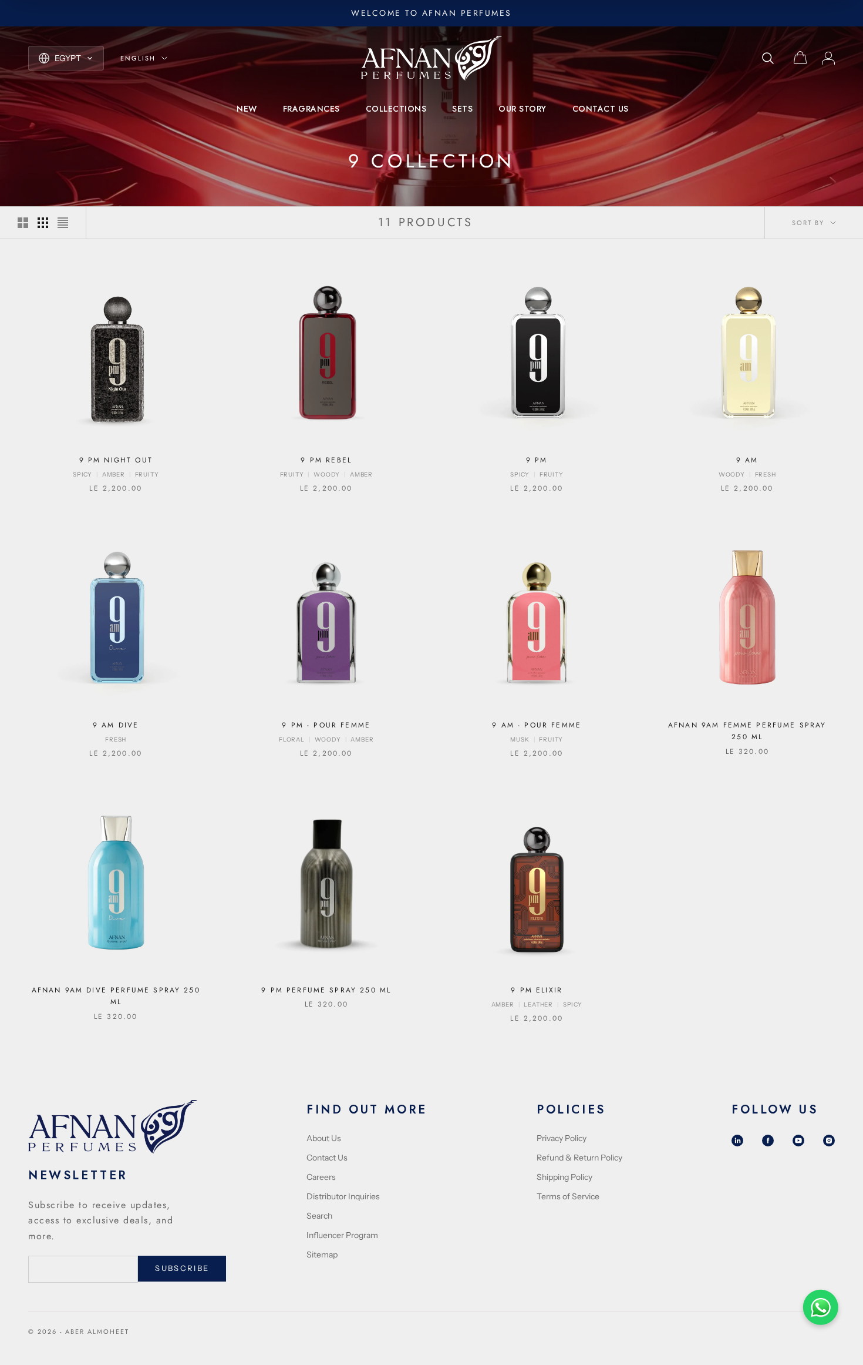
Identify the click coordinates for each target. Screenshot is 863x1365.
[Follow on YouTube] (798, 1140)
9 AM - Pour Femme (536, 725)
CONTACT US (600, 109)
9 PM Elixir (536, 990)
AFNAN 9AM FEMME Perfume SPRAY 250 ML (747, 731)
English (138, 58)
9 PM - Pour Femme (326, 725)
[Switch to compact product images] (63, 223)
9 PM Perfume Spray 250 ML (326, 990)
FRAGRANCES (311, 109)
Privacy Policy (561, 1138)
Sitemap (322, 1254)
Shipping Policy (564, 1177)
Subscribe (182, 1268)
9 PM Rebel (326, 460)
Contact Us (327, 1157)
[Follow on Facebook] (768, 1140)
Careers (321, 1177)
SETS (462, 109)
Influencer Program (342, 1235)
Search (319, 1215)
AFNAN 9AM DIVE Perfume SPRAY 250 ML (116, 996)
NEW (247, 109)
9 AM (747, 460)
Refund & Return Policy (579, 1157)
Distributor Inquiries (343, 1196)
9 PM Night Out (116, 460)
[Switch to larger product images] (23, 223)
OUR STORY (522, 109)
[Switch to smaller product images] (43, 223)
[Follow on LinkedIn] (737, 1140)
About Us (323, 1138)
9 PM (537, 460)
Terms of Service (568, 1196)
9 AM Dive (116, 725)
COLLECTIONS (396, 109)
